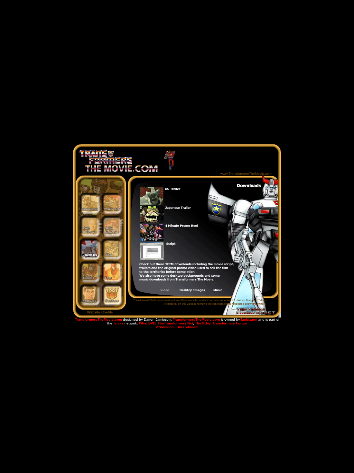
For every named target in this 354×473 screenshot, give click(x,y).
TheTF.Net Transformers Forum (221, 323)
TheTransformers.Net (175, 323)
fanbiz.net (249, 319)
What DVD (147, 323)
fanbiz (118, 323)
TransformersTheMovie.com (98, 319)
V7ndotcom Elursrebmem (177, 327)
